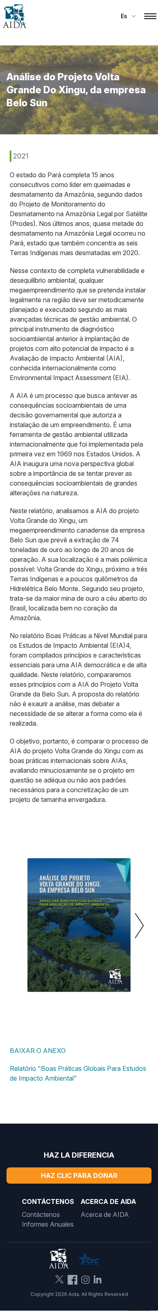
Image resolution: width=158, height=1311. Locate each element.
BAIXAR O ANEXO (38, 1051)
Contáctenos (41, 1214)
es (124, 16)
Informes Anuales (48, 1224)
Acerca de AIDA (105, 1214)
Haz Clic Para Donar (79, 1175)
